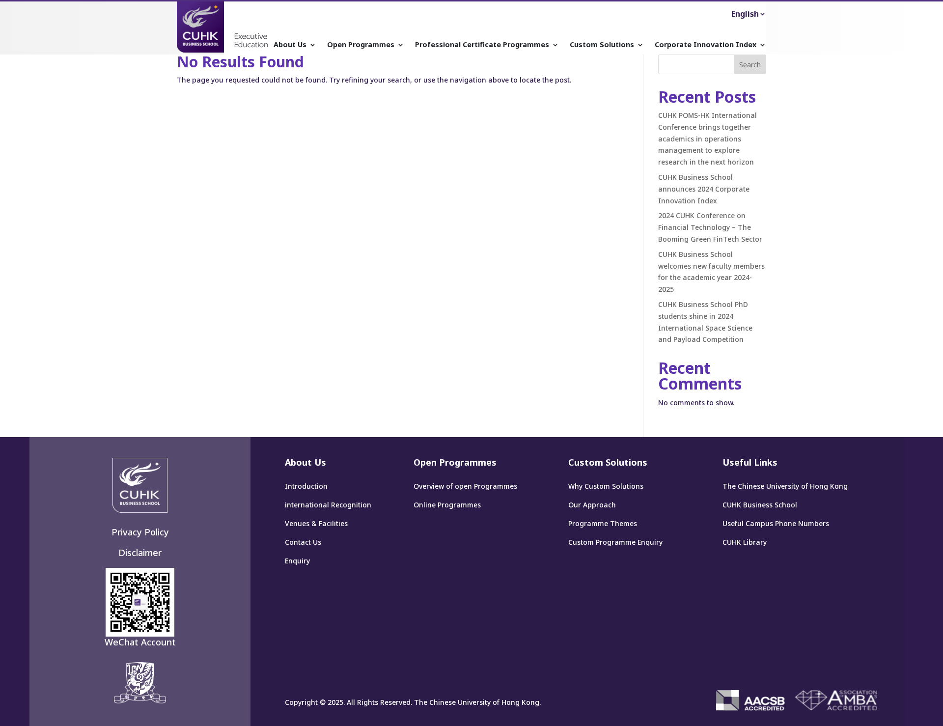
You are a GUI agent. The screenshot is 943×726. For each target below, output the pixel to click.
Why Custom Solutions (605, 486)
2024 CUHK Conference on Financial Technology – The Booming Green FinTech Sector (710, 227)
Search (750, 64)
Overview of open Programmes (465, 486)
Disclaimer (140, 552)
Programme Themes (602, 523)
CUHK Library (744, 542)
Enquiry (297, 560)
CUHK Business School (759, 504)
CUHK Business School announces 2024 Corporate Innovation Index (703, 188)
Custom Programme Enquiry (615, 542)
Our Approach (592, 504)
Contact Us (303, 542)
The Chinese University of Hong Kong (785, 486)
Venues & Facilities (316, 523)
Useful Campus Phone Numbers (775, 523)
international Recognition (328, 504)
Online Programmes (447, 504)
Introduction (306, 486)
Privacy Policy (140, 532)
